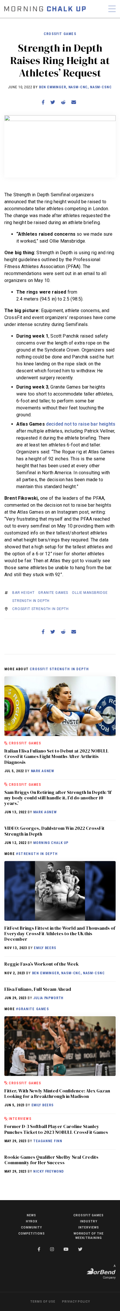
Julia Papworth (48, 998)
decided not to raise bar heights (80, 424)
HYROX (31, 1221)
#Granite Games (32, 1009)
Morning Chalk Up (50, 843)
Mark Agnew (42, 771)
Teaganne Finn (47, 1141)
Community (31, 1227)
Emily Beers (45, 948)
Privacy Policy (76, 1301)
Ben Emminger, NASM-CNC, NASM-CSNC (75, 87)
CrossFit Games (60, 34)
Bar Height (23, 593)
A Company (109, 1271)
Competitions (31, 1233)
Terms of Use (42, 1301)
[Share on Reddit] (63, 102)
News (31, 1215)
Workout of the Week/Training (89, 1235)
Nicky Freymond (48, 1171)
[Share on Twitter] (52, 102)
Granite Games (53, 593)
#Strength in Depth (37, 854)
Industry (88, 1221)
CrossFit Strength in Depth (40, 609)
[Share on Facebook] (43, 102)
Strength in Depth (31, 601)
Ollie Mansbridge (89, 593)
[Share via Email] (73, 102)
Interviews (20, 1119)
